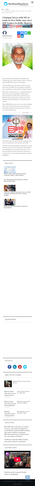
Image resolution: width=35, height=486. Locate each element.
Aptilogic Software (17, 484)
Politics (7, 9)
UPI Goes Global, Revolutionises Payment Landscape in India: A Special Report (15, 174)
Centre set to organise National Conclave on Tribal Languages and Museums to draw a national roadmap (17, 193)
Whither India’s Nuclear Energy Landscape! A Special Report (16, 207)
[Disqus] (17, 237)
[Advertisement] (17, 340)
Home (2, 9)
